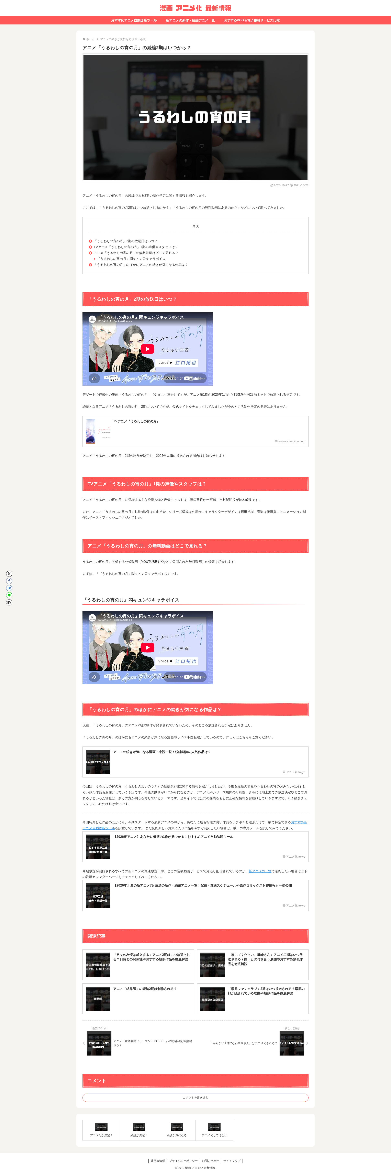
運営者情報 (158, 1160)
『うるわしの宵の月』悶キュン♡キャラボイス (131, 259)
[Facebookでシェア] (9, 581)
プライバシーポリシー (183, 1160)
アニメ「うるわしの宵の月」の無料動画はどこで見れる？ (136, 253)
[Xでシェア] (9, 574)
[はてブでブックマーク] (9, 588)
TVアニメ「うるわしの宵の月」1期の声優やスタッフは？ (136, 247)
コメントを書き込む (195, 1097)
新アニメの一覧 (260, 871)
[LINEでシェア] (9, 595)
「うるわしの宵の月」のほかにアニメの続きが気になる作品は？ (141, 264)
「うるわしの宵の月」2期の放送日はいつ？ (125, 241)
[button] (9, 602)
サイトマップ (232, 1160)
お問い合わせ (210, 1160)
